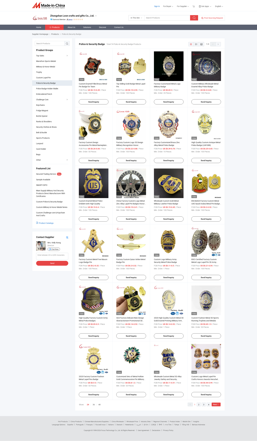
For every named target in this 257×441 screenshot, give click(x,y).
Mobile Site (186, 421)
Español (70, 424)
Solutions (87, 27)
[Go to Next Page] (218, 44)
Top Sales (40, 55)
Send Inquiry (93, 102)
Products (56, 27)
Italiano (111, 424)
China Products (76, 421)
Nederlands (129, 424)
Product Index (175, 421)
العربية (138, 424)
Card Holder (41, 149)
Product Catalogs (46, 223)
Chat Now (54, 249)
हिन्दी (160, 424)
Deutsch (119, 424)
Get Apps (205, 6)
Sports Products (43, 138)
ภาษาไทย (168, 424)
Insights (196, 421)
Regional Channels (160, 421)
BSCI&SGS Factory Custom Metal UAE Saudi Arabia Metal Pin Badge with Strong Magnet (205, 204)
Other (38, 160)
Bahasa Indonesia (198, 424)
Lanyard (39, 143)
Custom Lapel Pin (43, 77)
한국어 (146, 424)
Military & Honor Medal (45, 66)
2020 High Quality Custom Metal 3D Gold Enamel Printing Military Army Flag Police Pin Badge (169, 321)
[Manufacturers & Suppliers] (49, 5)
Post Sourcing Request (213, 18)
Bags (38, 154)
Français (89, 424)
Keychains (40, 105)
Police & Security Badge (46, 83)
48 (99, 404)
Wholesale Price (132, 421)
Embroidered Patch (44, 94)
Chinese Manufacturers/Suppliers (97, 421)
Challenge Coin (42, 99)
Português (80, 424)
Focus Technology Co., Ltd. (111, 430)
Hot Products (63, 421)
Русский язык (100, 424)
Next (215, 404)
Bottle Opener (42, 116)
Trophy (39, 72)
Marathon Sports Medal (46, 61)
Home (38, 27)
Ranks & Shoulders (44, 121)
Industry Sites (146, 421)
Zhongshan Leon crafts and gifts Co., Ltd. (72, 15)
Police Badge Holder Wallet (47, 88)
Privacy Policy (168, 430)
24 (88, 405)
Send (52, 263)
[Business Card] (67, 237)
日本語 (153, 424)
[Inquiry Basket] (194, 6)
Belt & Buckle (41, 132)
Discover (102, 27)
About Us (71, 27)
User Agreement (143, 430)
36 (94, 404)
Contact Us (118, 27)
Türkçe (176, 424)
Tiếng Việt (185, 424)
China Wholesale (118, 421)
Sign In (157, 6)
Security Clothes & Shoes (46, 127)
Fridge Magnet (42, 110)
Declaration (156, 430)
